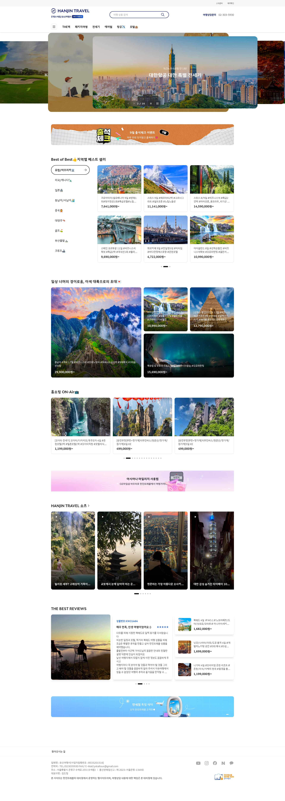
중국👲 (59, 210)
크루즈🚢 (60, 251)
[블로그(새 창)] (223, 763)
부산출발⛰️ (61, 240)
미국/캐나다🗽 (63, 180)
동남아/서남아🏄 (65, 200)
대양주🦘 (60, 220)
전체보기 (157, 103)
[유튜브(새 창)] (198, 763)
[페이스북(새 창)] (215, 763)
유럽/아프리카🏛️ (65, 170)
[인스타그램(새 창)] (206, 763)
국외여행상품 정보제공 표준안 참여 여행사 (224, 777)
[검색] (163, 14)
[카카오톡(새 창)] (231, 763)
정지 (151, 103)
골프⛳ (59, 230)
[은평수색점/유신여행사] (70, 10)
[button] (161, 266)
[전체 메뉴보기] (54, 27)
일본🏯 (59, 190)
